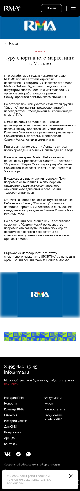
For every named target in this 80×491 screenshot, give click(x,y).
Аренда (9, 438)
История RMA (14, 398)
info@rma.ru (16, 372)
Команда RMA (14, 409)
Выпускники (13, 432)
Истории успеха (16, 421)
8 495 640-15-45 (20, 366)
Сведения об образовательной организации (32, 464)
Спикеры (10, 415)
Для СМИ (10, 426)
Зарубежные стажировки (53, 416)
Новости (10, 403)
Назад (13, 43)
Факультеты (53, 398)
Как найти (11, 384)
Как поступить (54, 409)
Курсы (48, 403)
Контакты (10, 444)
